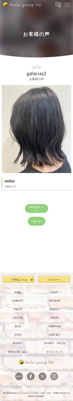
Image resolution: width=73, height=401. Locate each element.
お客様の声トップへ (36, 208)
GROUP (55, 317)
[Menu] (67, 4)
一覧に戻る (36, 221)
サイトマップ (55, 351)
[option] (37, 129)
